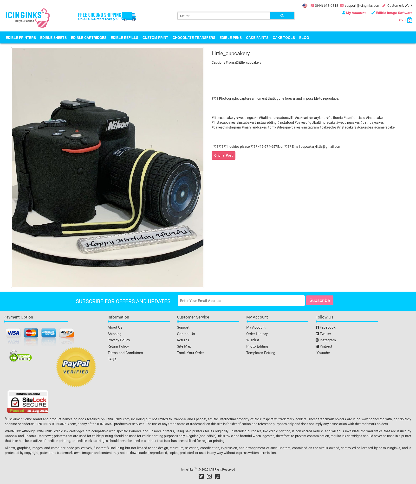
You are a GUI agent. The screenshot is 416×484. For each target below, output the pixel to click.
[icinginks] (28, 17)
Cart (404, 20)
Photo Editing (257, 346)
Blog (304, 37)
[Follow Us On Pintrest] (217, 476)
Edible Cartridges (88, 37)
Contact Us (186, 334)
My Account (356, 13)
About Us (115, 327)
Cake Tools (284, 37)
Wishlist (252, 340)
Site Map (184, 346)
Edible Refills (124, 37)
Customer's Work (399, 5)
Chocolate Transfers (194, 37)
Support (183, 327)
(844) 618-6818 (326, 5)
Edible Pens (231, 37)
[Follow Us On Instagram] (209, 476)
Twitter (325, 334)
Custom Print (155, 37)
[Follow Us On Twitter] (201, 476)
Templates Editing (260, 353)
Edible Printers (21, 37)
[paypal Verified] (76, 368)
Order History (257, 334)
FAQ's (112, 359)
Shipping (114, 334)
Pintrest (325, 346)
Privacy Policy (119, 340)
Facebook (327, 327)
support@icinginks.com (362, 5)
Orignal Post (223, 155)
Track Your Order (190, 353)
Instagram (327, 340)
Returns (183, 340)
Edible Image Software (393, 13)
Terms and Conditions (125, 353)
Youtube (323, 353)
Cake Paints (257, 37)
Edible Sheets (53, 37)
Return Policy (118, 346)
